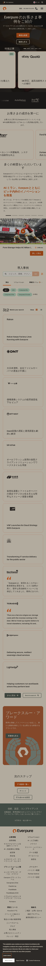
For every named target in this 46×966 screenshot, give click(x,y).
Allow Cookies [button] (9, 960)
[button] (33, 960)
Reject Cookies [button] (20, 960)
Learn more (7, 955)
